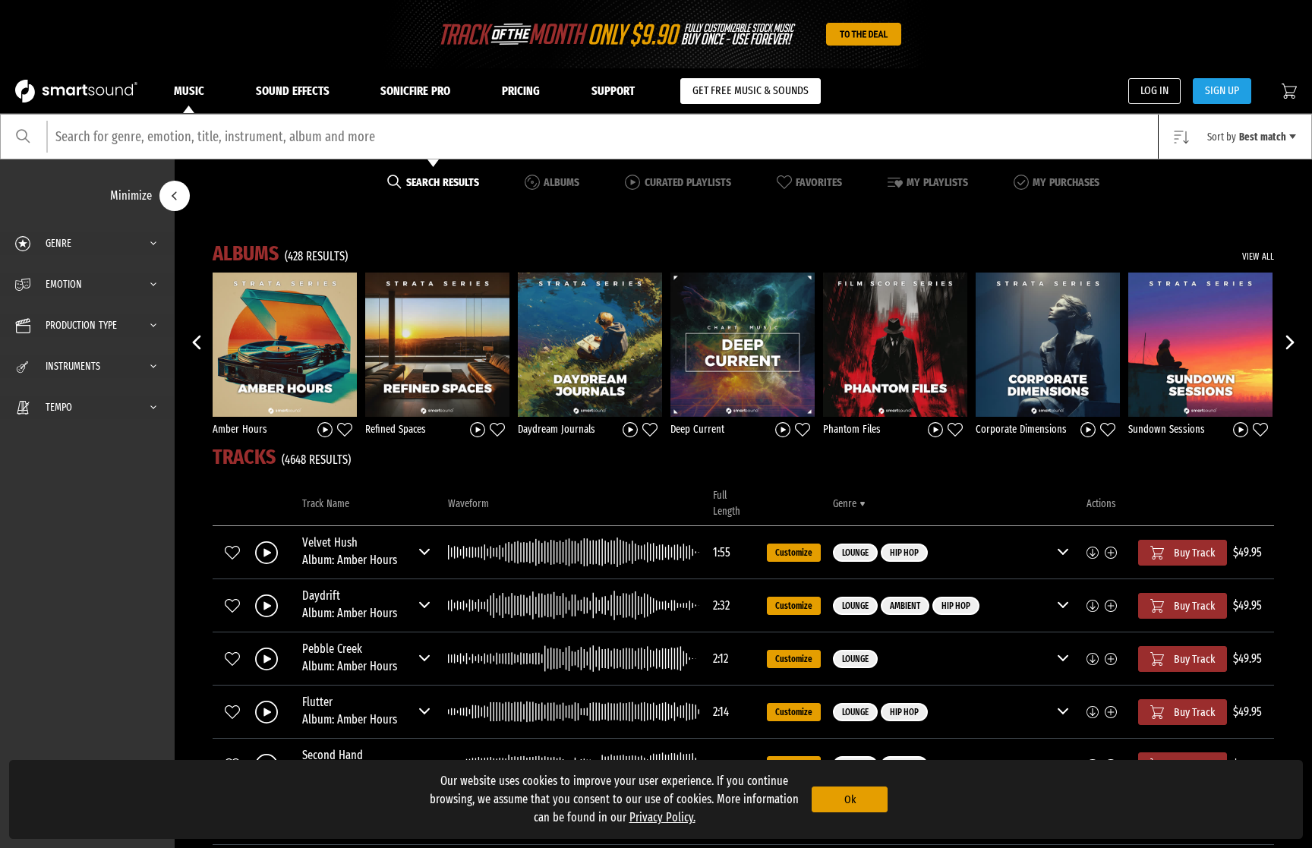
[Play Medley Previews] (325, 429)
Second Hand (332, 755)
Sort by (1246, 137)
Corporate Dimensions (1021, 429)
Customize (793, 552)
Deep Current (697, 429)
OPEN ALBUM (285, 344)
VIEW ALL (1258, 256)
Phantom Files (852, 429)
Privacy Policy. (662, 817)
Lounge (855, 552)
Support (613, 91)
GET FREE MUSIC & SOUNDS (750, 90)
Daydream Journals (556, 429)
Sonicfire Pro (415, 91)
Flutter (317, 702)
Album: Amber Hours (349, 560)
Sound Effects (293, 91)
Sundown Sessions (1166, 429)
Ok (850, 799)
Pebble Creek (332, 649)
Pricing (521, 91)
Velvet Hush (330, 542)
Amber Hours (240, 429)
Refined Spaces (395, 429)
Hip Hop (904, 552)
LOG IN (1154, 90)
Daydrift (321, 595)
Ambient (905, 606)
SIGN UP (1222, 90)
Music (189, 91)
